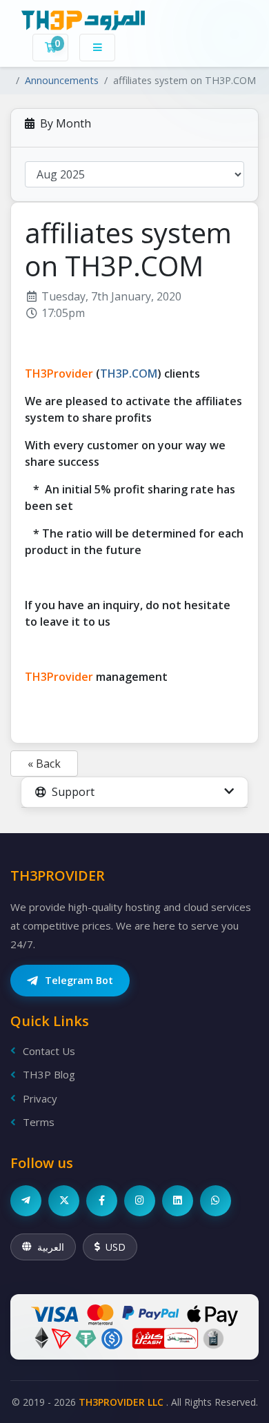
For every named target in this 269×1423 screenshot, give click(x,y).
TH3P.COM (128, 373)
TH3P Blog (49, 1074)
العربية (50, 1246)
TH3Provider (59, 373)
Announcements (62, 80)
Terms (38, 1122)
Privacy (40, 1098)
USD (116, 1246)
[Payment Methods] (134, 1326)
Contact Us (49, 1051)
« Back (44, 763)
